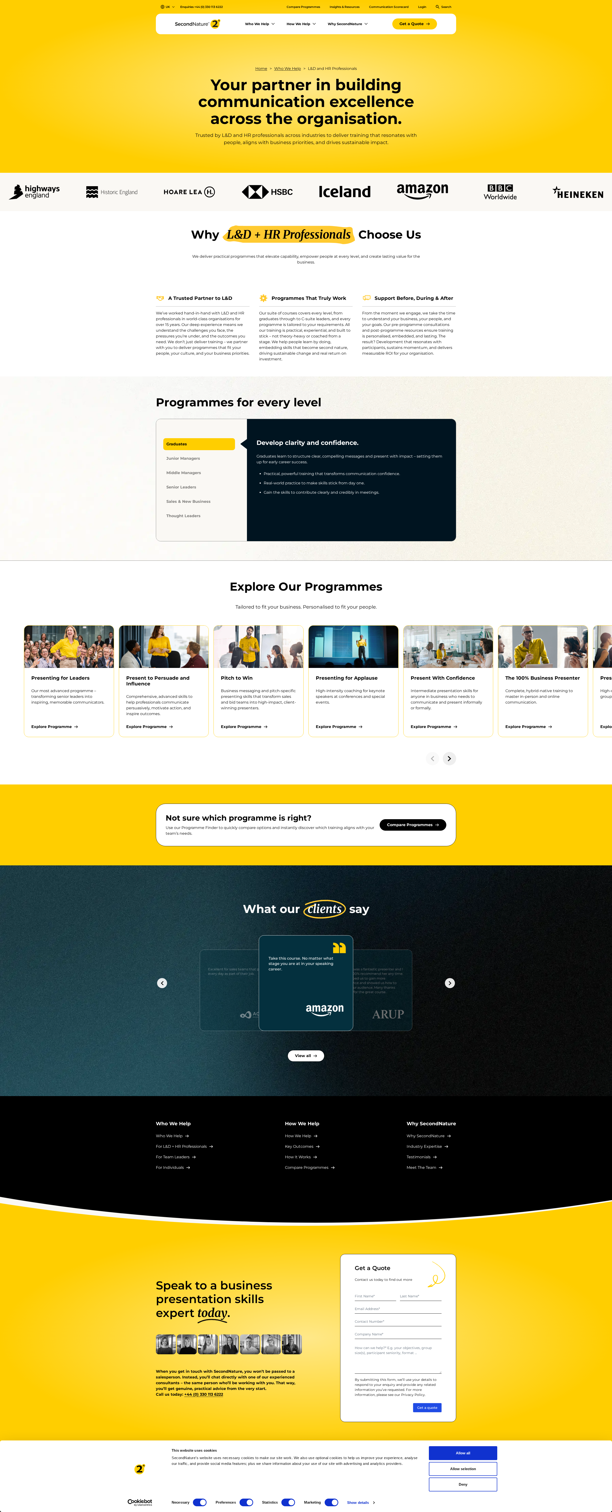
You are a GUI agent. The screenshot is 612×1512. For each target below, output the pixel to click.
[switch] (246, 1502)
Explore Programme (51, 726)
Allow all (463, 1453)
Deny (463, 1484)
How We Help (298, 24)
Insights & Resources (345, 7)
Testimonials (419, 1157)
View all (303, 1055)
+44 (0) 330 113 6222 (208, 7)
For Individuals (170, 1167)
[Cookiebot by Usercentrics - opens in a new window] (140, 1502)
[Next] (450, 983)
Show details (358, 1503)
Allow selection (463, 1469)
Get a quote (427, 1408)
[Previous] (162, 983)
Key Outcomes (299, 1146)
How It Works (298, 1157)
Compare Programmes (303, 7)
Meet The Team (421, 1167)
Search (446, 7)
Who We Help (257, 24)
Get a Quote (411, 24)
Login (422, 7)
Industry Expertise (424, 1146)
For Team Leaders (173, 1157)
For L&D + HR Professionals (181, 1146)
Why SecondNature (345, 24)
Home (261, 68)
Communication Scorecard (389, 7)
